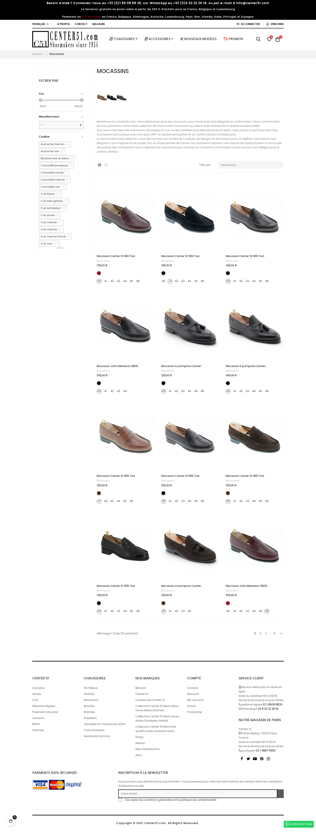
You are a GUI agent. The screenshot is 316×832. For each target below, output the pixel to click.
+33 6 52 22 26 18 (267, 709)
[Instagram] (268, 758)
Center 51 (141, 694)
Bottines (89, 712)
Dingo (139, 737)
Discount (193, 694)
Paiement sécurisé (45, 712)
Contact (81, 24)
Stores (36, 694)
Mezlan (140, 743)
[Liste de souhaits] (147, 187)
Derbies (89, 694)
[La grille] (99, 165)
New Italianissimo (147, 749)
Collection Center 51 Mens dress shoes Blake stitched (157, 708)
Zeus (138, 755)
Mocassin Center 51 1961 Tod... (117, 256)
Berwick (140, 688)
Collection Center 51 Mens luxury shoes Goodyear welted (157, 718)
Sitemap (38, 730)
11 (274, 633)
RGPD (36, 724)
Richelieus (91, 688)
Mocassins (103, 261)
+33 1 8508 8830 (271, 704)
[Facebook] (241, 758)
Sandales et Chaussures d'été (104, 724)
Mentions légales (43, 706)
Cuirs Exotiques (94, 730)
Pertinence (251, 165)
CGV (35, 700)
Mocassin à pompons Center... (182, 366)
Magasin (98, 24)
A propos (63, 24)
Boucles (89, 706)
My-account (195, 700)
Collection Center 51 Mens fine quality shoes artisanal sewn (155, 729)
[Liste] (106, 165)
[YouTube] (255, 758)
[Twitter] (248, 758)
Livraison (38, 718)
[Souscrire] (280, 793)
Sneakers (90, 718)
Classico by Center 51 (150, 700)
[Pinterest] (261, 758)
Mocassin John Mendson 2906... (118, 366)
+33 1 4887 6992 (264, 750)
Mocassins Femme (97, 736)
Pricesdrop (194, 712)
